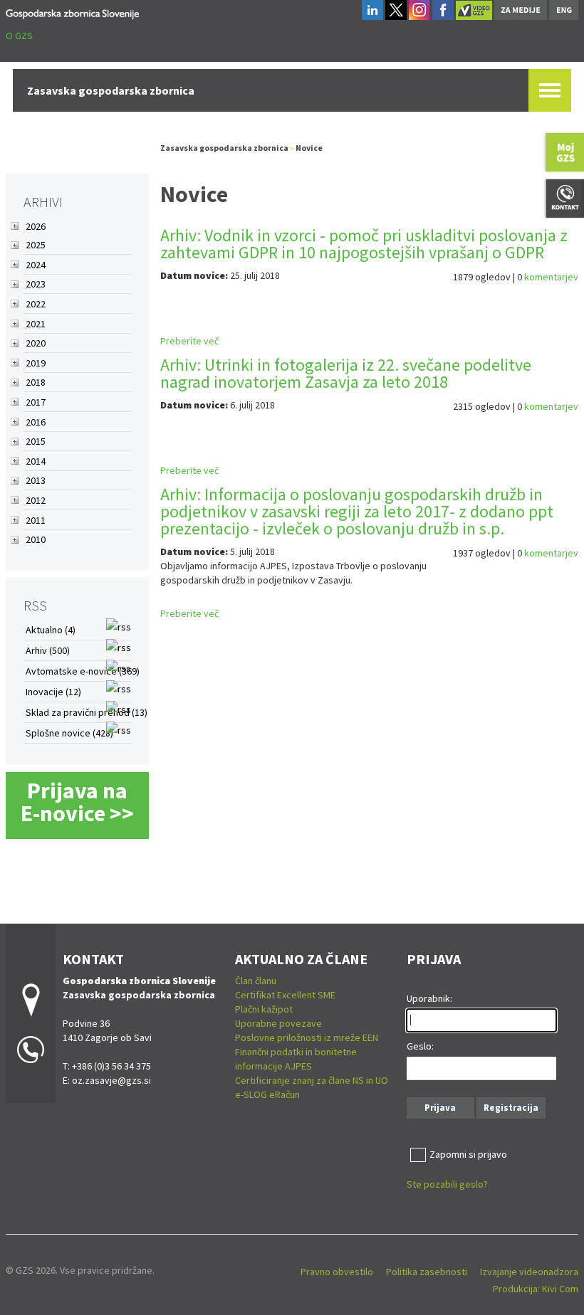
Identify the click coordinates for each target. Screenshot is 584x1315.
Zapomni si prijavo (468, 1154)
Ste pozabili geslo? (447, 1184)
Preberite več (189, 340)
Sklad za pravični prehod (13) (86, 712)
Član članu (255, 980)
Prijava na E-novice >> (77, 802)
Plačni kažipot (264, 1009)
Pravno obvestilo (337, 1271)
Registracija (511, 1108)
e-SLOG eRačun (267, 1094)
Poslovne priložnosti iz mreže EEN (306, 1037)
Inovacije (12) (53, 691)
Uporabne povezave (278, 1023)
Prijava (440, 1108)
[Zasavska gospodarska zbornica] (72, 12)
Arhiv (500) (48, 650)
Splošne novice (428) (69, 733)
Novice (309, 147)
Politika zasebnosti (426, 1271)
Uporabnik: (429, 998)
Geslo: (420, 1046)
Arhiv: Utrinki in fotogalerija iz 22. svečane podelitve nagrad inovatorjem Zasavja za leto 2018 (345, 373)
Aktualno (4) (50, 629)
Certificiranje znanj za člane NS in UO (311, 1080)
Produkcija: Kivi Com (535, 1288)
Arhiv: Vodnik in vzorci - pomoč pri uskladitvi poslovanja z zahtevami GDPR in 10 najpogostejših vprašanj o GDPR (364, 243)
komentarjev (551, 276)
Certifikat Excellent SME (285, 994)
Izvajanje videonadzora (529, 1271)
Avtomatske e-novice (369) (83, 671)
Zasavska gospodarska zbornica (224, 147)
